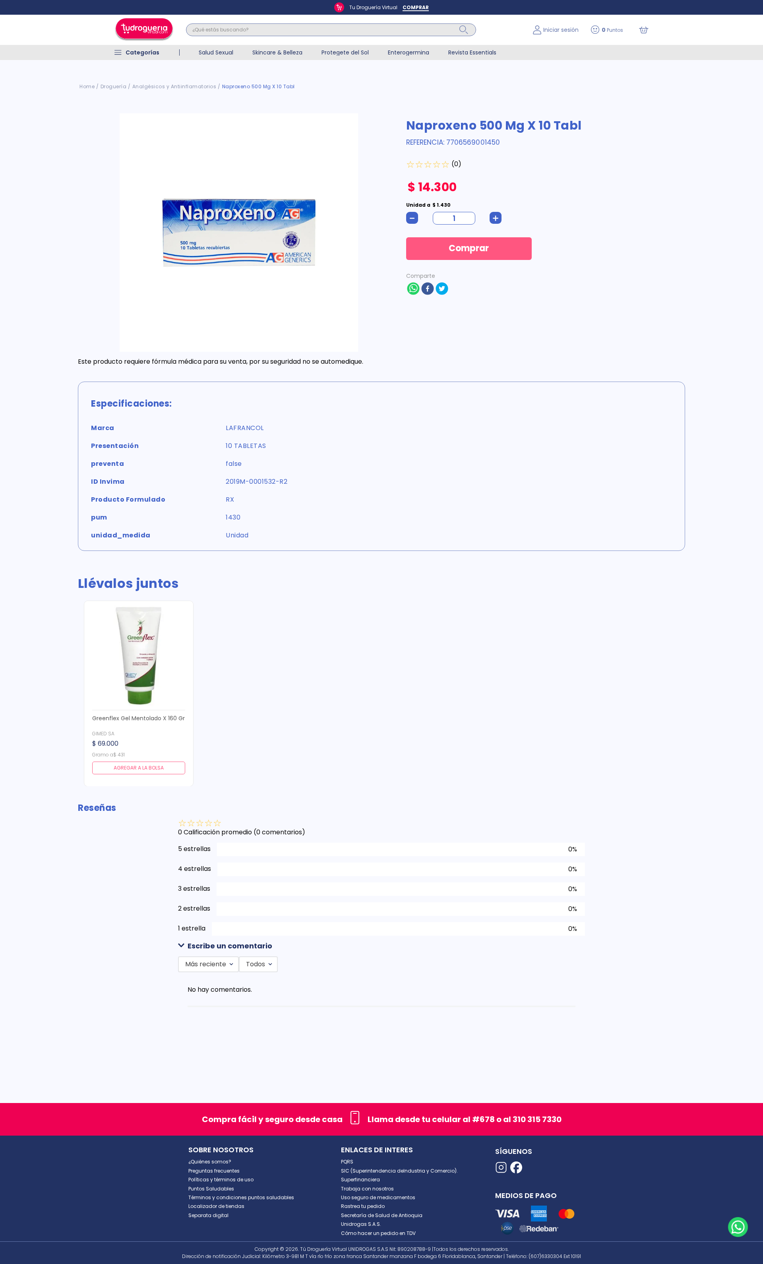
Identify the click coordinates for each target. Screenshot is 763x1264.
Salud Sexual (216, 52)
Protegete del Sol (345, 52)
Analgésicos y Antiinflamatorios (174, 86)
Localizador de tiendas (216, 1206)
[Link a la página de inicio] (87, 86)
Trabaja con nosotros (367, 1188)
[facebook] (427, 289)
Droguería (114, 86)
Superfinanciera (360, 1179)
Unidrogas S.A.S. (361, 1224)
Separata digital (208, 1215)
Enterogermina (408, 52)
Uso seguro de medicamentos (378, 1197)
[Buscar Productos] (464, 30)
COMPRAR (416, 7)
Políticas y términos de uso (221, 1179)
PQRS (347, 1161)
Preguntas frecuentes (214, 1170)
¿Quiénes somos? (209, 1161)
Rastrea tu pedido (363, 1206)
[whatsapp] (413, 289)
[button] (381, 946)
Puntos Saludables (211, 1188)
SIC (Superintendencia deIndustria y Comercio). (399, 1170)
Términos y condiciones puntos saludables (241, 1197)
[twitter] (442, 289)
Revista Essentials (472, 52)
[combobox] (353, 29)
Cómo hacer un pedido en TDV (378, 1233)
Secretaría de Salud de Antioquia (381, 1215)
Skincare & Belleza (277, 52)
